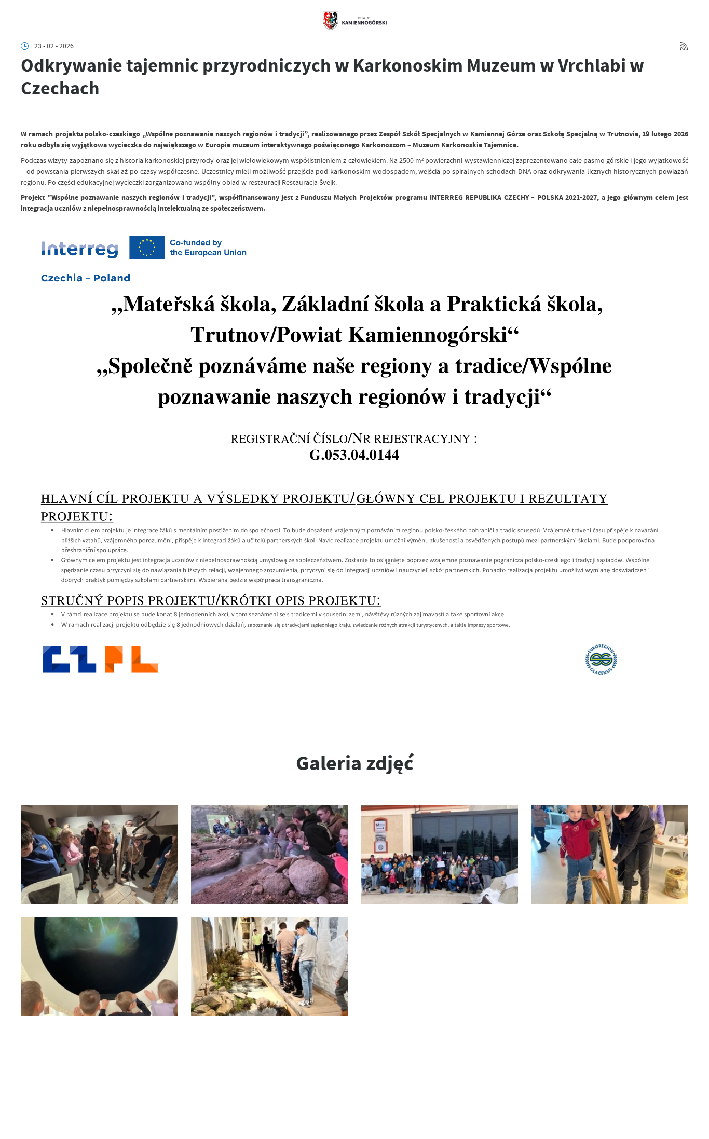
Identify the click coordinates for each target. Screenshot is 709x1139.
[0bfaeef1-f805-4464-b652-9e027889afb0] (99, 854)
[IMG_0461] (609, 854)
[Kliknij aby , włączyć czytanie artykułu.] (28, 115)
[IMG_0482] (269, 966)
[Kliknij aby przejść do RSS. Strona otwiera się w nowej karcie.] (683, 46)
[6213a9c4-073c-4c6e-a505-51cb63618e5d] (269, 854)
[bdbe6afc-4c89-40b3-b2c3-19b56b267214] (439, 854)
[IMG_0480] (99, 966)
